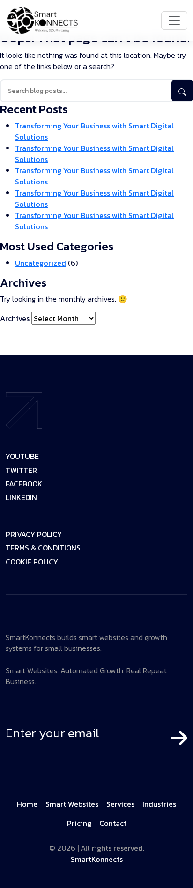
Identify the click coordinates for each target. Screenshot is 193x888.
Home (27, 804)
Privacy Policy (34, 535)
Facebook (24, 484)
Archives (15, 318)
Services (120, 804)
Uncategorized (40, 262)
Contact (112, 823)
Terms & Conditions (43, 548)
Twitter (21, 471)
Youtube (22, 457)
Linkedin (21, 498)
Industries (159, 804)
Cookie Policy (32, 562)
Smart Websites (71, 804)
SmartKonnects (97, 859)
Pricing (79, 823)
